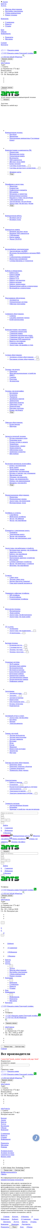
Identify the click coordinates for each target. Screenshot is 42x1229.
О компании (5, 1133)
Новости (4, 1135)
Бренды (3, 1122)
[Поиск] (3, 922)
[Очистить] (2, 815)
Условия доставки (7, 1153)
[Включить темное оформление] (3, 90)
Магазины (4, 1145)
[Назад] (11, 966)
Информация (5, 1139)
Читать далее (25, 1199)
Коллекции (5, 1126)
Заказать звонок (7, 59)
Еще (11, 174)
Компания (4, 1130)
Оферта (3, 1174)
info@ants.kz (5, 63)
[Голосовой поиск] (3, 820)
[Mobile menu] (2, 875)
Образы (3, 1128)
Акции (3, 1120)
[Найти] (8, 820)
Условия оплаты (7, 1151)
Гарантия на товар (7, 1155)
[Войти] (2, 925)
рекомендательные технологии (12, 1180)
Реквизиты (5, 1143)
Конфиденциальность (9, 1172)
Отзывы (4, 1137)
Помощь (4, 1147)
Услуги (3, 1124)
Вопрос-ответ (6, 1156)
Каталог (4, 1118)
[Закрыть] (2, 935)
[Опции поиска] (2, 817)
